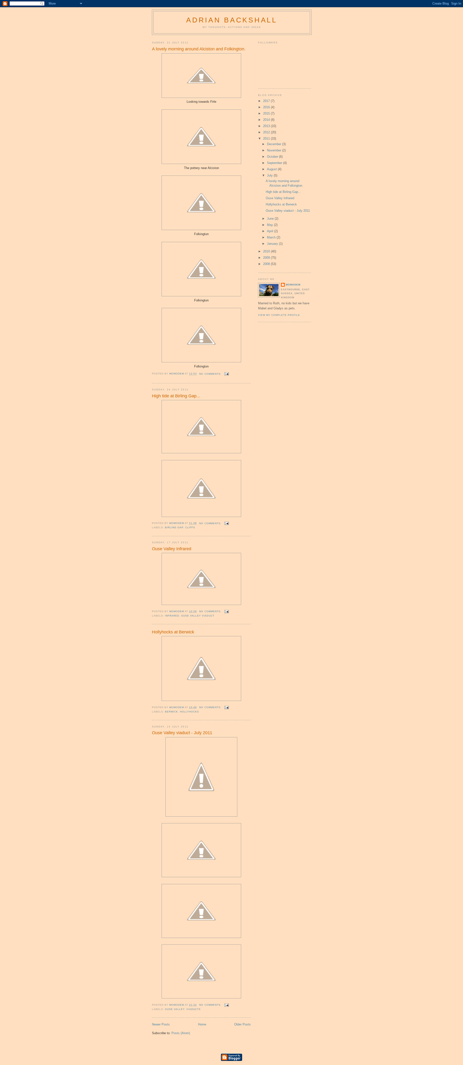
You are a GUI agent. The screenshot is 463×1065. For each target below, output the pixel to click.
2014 (267, 120)
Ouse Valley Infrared (171, 548)
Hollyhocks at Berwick (173, 632)
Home (202, 1024)
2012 (267, 132)
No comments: (210, 374)
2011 (267, 138)
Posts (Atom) (180, 1033)
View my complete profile (279, 315)
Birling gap (174, 527)
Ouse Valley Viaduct (197, 615)
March (272, 237)
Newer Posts (161, 1024)
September (275, 163)
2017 (267, 101)
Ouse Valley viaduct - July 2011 (182, 732)
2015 (267, 113)
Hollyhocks (189, 711)
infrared (172, 615)
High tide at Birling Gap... (176, 395)
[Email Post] (226, 374)
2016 (267, 107)
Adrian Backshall (231, 20)
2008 (267, 264)
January (273, 243)
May (270, 225)
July (270, 175)
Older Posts (242, 1024)
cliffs (190, 527)
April (270, 231)
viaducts (193, 1009)
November (274, 150)
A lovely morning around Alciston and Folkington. (198, 49)
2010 (267, 251)
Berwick (171, 711)
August (272, 169)
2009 (267, 257)
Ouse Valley (174, 1009)
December (274, 144)
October (273, 156)
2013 (267, 126)
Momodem (293, 284)
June (271, 218)
